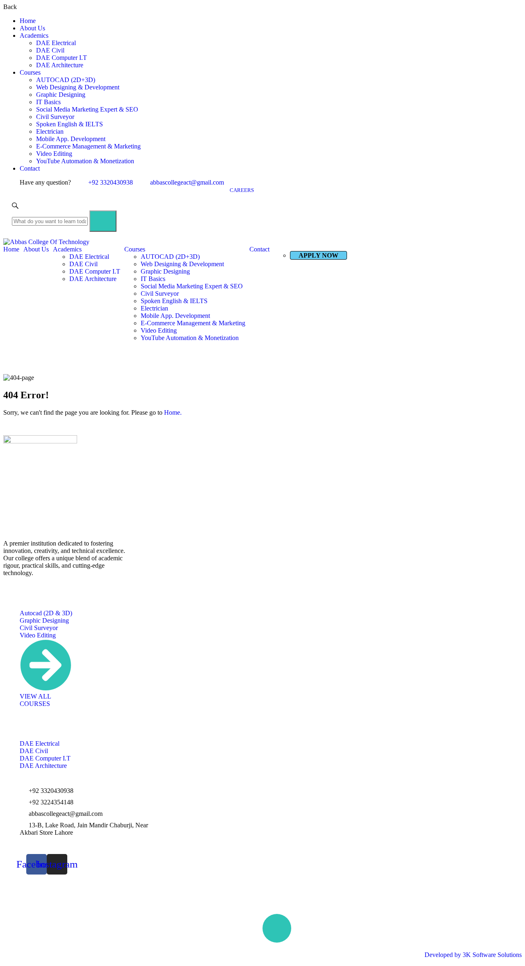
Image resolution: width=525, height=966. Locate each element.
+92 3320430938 (110, 182)
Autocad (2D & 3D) (46, 613)
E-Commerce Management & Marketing (88, 146)
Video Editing (54, 153)
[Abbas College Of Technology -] (262, 242)
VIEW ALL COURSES (35, 700)
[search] (102, 221)
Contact (30, 168)
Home (28, 20)
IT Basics (48, 101)
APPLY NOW (318, 255)
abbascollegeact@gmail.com (187, 182)
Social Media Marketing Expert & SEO (87, 109)
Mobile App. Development (70, 138)
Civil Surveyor (55, 116)
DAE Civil (50, 50)
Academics (34, 35)
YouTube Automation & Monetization (85, 161)
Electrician (50, 131)
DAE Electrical (56, 42)
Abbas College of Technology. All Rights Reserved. (70, 947)
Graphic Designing (60, 94)
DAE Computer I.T (61, 57)
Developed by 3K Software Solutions (473, 954)
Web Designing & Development (77, 87)
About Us (32, 28)
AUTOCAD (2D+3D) (65, 79)
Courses (30, 72)
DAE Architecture (59, 65)
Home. (173, 412)
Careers (242, 190)
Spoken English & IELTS (69, 124)
